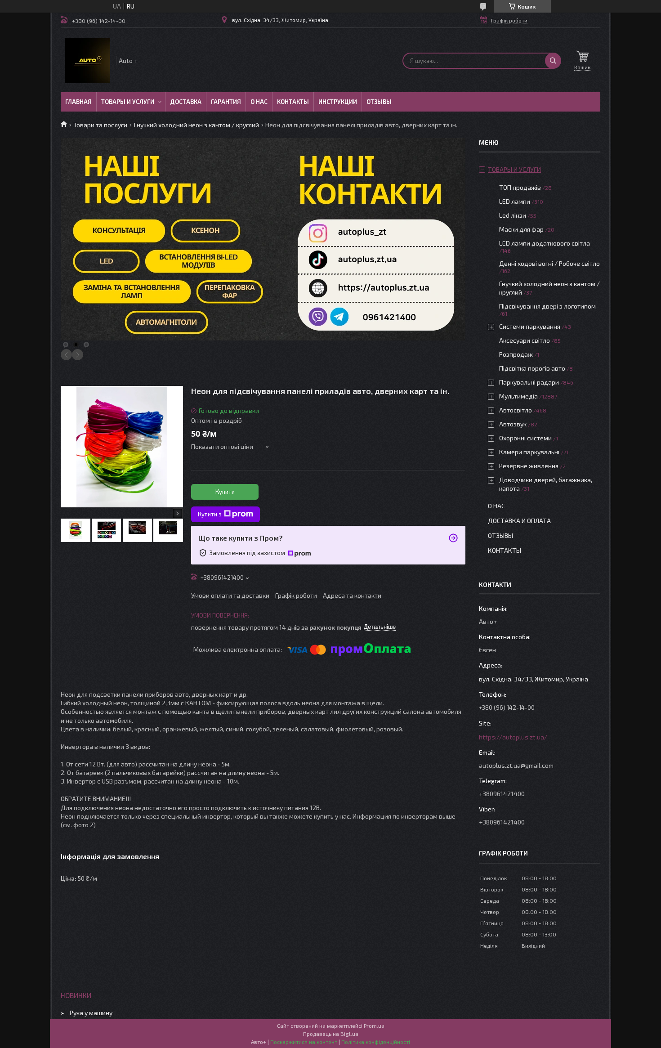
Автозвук (513, 424)
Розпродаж (516, 354)
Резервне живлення (528, 466)
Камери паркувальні (529, 452)
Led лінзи (512, 215)
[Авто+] (87, 60)
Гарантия (226, 101)
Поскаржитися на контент (303, 1042)
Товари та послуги (100, 125)
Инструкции (337, 101)
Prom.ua (374, 1025)
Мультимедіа (518, 396)
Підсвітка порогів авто (532, 368)
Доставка (185, 101)
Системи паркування (529, 326)
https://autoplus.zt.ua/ (513, 737)
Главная (78, 101)
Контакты (293, 101)
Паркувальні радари (529, 382)
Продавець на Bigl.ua (330, 1033)
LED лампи (514, 201)
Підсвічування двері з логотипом (547, 306)
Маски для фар (521, 229)
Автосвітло (515, 410)
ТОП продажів (520, 187)
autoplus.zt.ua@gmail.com (516, 765)
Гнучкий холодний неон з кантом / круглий (196, 125)
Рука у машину (91, 1013)
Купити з (210, 514)
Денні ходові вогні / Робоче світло (549, 263)
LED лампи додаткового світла (544, 243)
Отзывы (379, 101)
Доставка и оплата (519, 520)
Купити (225, 491)
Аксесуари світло (524, 340)
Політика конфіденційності (375, 1042)
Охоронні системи (525, 438)
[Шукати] (553, 61)
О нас (259, 101)
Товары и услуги (127, 101)
